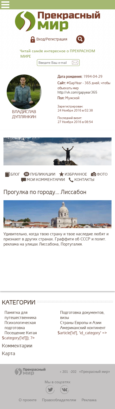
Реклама (89, 399)
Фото (102, 174)
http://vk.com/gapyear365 (77, 92)
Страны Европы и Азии (80, 322)
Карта (8, 353)
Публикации (42, 174)
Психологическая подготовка (20, 325)
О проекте (28, 399)
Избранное (76, 174)
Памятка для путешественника (20, 315)
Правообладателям (59, 399)
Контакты (84, 179)
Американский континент (83, 327)
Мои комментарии (45, 179)
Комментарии (17, 346)
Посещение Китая (21, 333)
